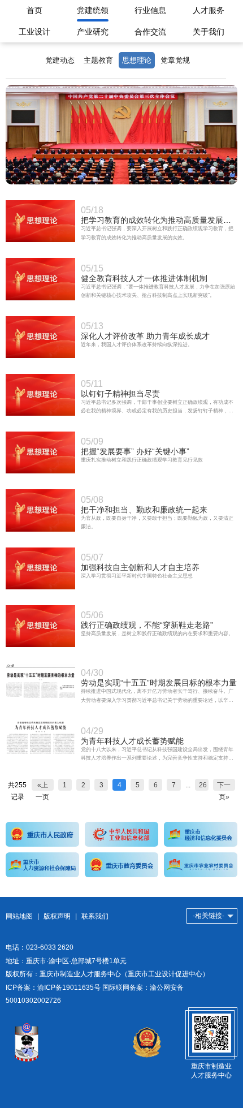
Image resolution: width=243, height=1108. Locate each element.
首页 (34, 10)
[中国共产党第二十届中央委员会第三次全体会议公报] (121, 182)
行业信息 (150, 10)
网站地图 (19, 916)
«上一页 (42, 786)
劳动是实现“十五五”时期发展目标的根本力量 (159, 682)
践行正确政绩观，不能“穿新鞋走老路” (147, 625)
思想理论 (136, 60)
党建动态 (60, 60)
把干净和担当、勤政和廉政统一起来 (144, 509)
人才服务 (208, 10)
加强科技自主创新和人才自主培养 (140, 567)
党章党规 (175, 60)
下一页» (224, 786)
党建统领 (93, 10)
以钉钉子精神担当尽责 (120, 393)
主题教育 (98, 60)
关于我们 (208, 31)
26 (203, 784)
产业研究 (93, 31)
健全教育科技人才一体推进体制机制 (144, 278)
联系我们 (95, 916)
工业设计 (34, 31)
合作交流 (150, 31)
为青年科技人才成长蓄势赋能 (132, 740)
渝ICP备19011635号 (69, 987)
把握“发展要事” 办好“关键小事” (135, 451)
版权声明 (57, 916)
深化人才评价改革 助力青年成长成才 (145, 335)
